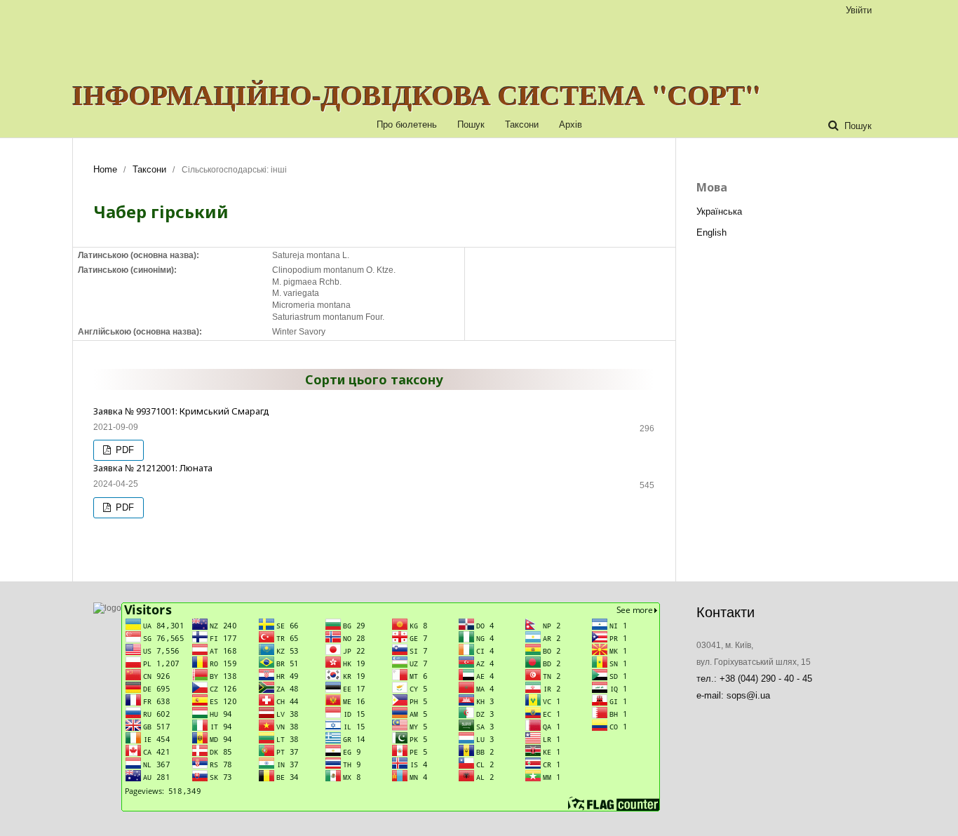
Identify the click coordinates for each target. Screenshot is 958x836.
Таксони (522, 124)
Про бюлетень (407, 124)
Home (105, 169)
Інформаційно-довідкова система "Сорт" (416, 94)
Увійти (859, 10)
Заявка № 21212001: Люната (152, 467)
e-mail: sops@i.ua (733, 695)
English (711, 232)
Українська (719, 211)
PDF (123, 450)
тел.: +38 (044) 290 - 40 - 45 (754, 678)
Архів (570, 124)
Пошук (471, 124)
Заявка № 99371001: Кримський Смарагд (181, 411)
